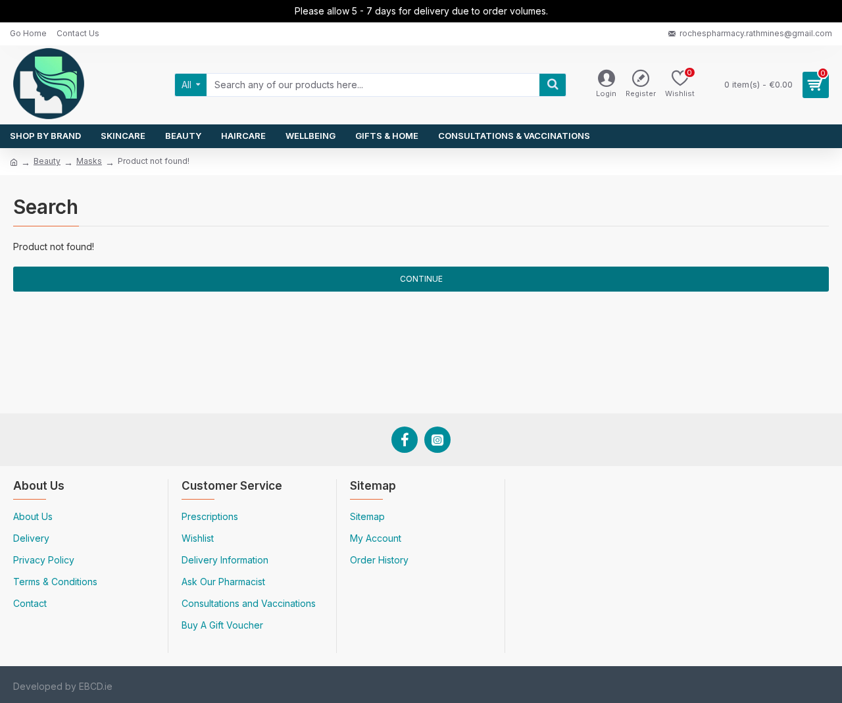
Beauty (47, 161)
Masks (89, 161)
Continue (421, 279)
